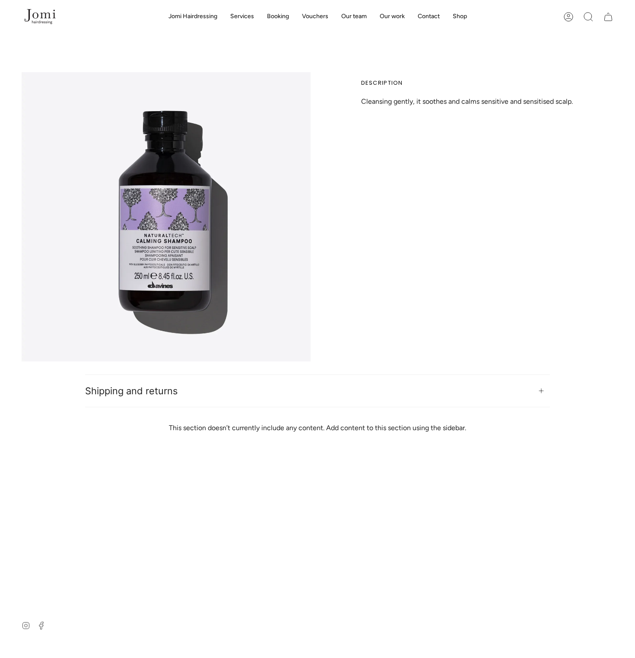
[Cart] (608, 16)
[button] (588, 16)
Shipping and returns (131, 390)
